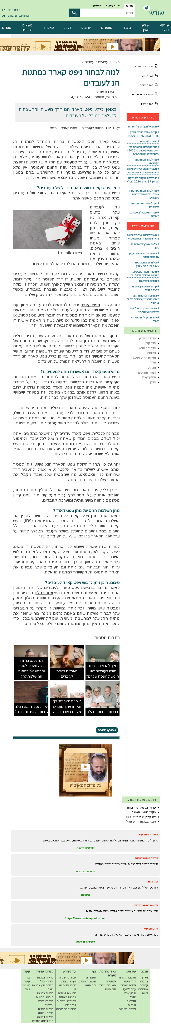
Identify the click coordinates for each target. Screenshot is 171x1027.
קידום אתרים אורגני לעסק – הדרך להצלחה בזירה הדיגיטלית (143, 133)
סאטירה (48, 27)
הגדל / (149, 94)
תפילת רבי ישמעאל (144, 358)
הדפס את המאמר (144, 66)
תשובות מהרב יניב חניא (107, 987)
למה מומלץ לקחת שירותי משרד (145, 319)
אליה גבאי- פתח (148, 141)
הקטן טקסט (138, 94)
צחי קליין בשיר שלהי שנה (141, 817)
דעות (67, 27)
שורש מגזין (145, 27)
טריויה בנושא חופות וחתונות (44, 995)
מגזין (145, 977)
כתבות (127, 27)
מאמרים (106, 27)
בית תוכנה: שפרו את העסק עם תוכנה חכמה (144, 255)
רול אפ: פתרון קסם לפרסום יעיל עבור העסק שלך (144, 310)
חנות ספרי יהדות (66, 1009)
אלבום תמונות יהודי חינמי (127, 979)
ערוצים (86, 27)
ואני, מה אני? (150, 928)
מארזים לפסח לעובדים (67, 674)
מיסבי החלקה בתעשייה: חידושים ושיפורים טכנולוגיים (145, 273)
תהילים (151, 367)
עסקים (89, 62)
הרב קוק (150, 343)
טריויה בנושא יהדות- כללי (45, 979)
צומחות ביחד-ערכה (147, 834)
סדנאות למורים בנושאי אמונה (67, 995)
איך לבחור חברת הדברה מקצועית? (146, 161)
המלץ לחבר (147, 75)
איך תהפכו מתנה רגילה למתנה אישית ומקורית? (31, 709)
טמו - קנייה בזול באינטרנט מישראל (144, 214)
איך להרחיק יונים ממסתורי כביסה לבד (144, 205)
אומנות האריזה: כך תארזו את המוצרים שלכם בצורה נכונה (67, 706)
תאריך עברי (149, 377)
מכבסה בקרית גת (148, 281)
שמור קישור (147, 104)
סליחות (151, 353)
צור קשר (27, 979)
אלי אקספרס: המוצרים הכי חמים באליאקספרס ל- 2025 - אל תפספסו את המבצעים (143, 150)
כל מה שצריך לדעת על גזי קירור (145, 245)
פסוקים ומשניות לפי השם (66, 1003)
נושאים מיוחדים (27, 27)
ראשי (116, 62)
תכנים (129, 6)
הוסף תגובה (106, 730)
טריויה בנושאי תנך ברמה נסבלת (42, 1019)
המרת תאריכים (147, 372)
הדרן (153, 382)
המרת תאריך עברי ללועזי (128, 987)
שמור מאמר (146, 85)
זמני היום (153, 881)
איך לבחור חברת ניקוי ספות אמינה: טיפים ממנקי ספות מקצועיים (144, 194)
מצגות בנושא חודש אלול (141, 821)
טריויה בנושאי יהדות (146, 858)
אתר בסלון (44, 593)
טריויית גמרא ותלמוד (45, 1003)
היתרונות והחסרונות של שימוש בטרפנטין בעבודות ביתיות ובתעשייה (143, 299)
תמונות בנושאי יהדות (146, 905)
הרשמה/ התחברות (18, 15)
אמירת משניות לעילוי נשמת (67, 979)
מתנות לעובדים (92, 128)
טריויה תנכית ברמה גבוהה (45, 1011)
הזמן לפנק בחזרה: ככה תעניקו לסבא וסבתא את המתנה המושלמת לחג (31, 668)
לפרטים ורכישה (85, 942)
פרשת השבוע (147, 338)
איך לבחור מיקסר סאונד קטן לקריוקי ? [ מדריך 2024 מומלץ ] (143, 181)
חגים (53, 128)
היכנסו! (85, 895)
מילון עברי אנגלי (130, 995)
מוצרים (97, 6)
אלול (153, 363)
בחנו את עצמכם (85, 871)
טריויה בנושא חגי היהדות (141, 807)
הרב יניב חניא (147, 348)
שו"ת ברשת (113, 6)
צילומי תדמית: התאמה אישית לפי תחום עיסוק (146, 264)
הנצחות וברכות (131, 1003)
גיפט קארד (69, 128)
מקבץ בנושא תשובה (144, 812)
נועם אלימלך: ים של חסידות (142, 126)
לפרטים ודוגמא (85, 848)
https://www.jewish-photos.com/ (85, 918)
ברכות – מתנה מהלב (102, 712)
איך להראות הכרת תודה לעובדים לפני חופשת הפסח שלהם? (102, 671)
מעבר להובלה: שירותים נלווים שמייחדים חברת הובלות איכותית (143, 170)
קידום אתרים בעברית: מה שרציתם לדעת (145, 288)
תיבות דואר (14, 10)
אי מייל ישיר (26, 987)
